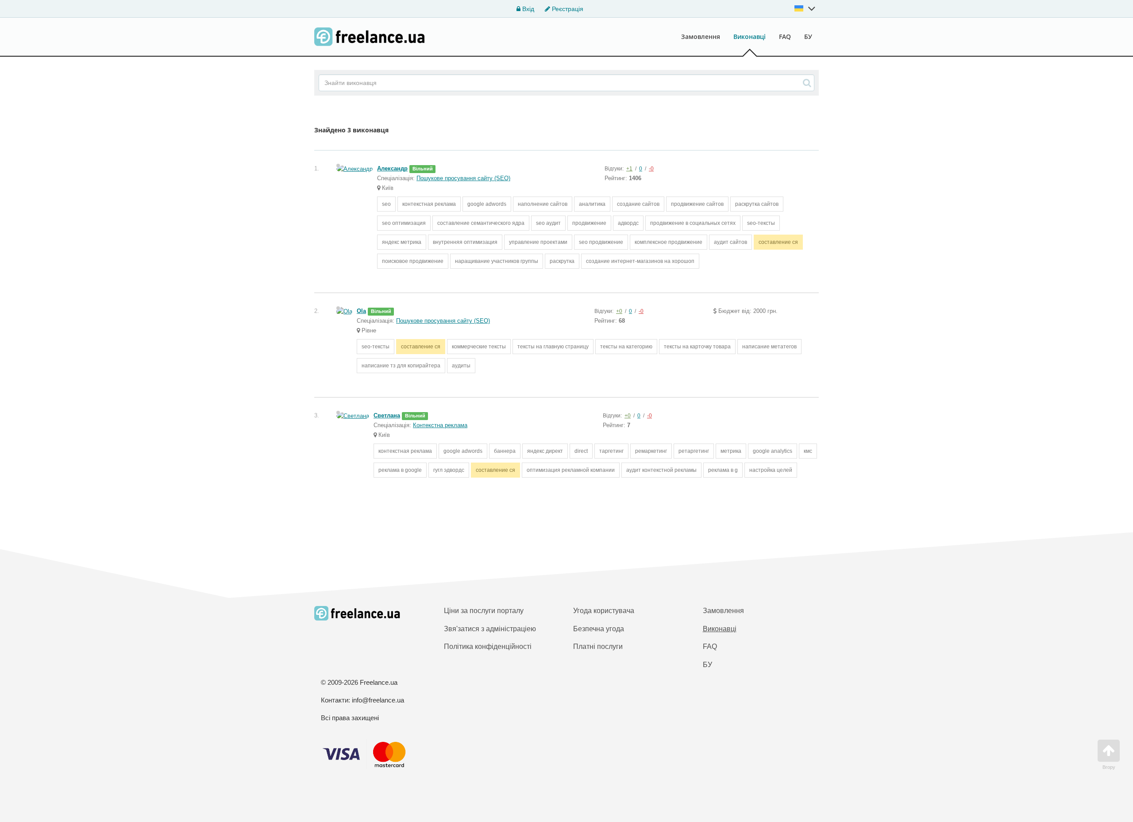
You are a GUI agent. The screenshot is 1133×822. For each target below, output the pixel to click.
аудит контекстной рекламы (661, 470)
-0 (651, 169)
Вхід (527, 8)
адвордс (628, 223)
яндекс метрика (401, 242)
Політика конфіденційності (488, 646)
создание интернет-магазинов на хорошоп (640, 261)
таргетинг (611, 451)
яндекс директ (545, 451)
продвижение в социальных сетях (693, 223)
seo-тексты (761, 223)
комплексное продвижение (668, 242)
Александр (392, 168)
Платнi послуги (598, 646)
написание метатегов (769, 346)
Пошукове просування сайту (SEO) (463, 178)
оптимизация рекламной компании (571, 470)
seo (386, 204)
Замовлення (700, 36)
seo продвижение (601, 242)
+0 (619, 311)
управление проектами (538, 242)
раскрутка (562, 261)
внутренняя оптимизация (465, 242)
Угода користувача (603, 610)
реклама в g (723, 470)
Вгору (1108, 767)
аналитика (592, 204)
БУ (808, 36)
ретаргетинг (693, 451)
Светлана (387, 415)
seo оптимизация (404, 223)
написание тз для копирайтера (401, 366)
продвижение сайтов (697, 204)
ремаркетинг (651, 451)
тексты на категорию (626, 346)
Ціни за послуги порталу (484, 610)
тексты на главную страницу (553, 346)
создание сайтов (638, 204)
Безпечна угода (598, 629)
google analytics (772, 451)
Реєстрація (566, 8)
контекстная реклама (429, 204)
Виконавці (749, 36)
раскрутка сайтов (756, 204)
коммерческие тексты (479, 346)
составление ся (778, 242)
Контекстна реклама (440, 425)
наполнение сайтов (542, 204)
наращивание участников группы (496, 261)
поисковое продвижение (412, 261)
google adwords (486, 204)
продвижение (589, 223)
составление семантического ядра (480, 223)
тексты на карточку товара (697, 346)
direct (581, 451)
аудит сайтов (730, 242)
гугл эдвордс (448, 470)
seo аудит (548, 223)
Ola (361, 311)
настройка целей (770, 470)
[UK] (805, 8)
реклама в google (400, 470)
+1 (629, 169)
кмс (808, 451)
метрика (731, 451)
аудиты (461, 366)
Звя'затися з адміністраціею (490, 629)
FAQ (785, 36)
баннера (505, 451)
